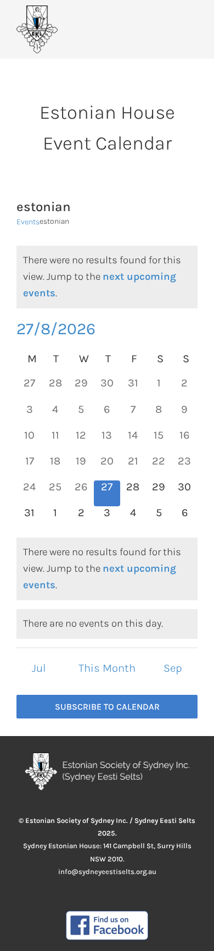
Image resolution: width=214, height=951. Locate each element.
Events (28, 221)
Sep (173, 667)
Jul (39, 667)
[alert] (107, 277)
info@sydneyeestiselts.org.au (107, 871)
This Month (107, 667)
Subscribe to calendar (107, 706)
